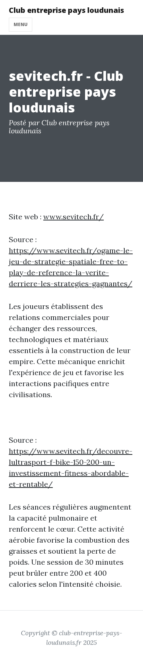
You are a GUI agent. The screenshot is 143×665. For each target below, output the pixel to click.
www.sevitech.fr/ (73, 216)
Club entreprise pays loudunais (66, 10)
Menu (20, 24)
